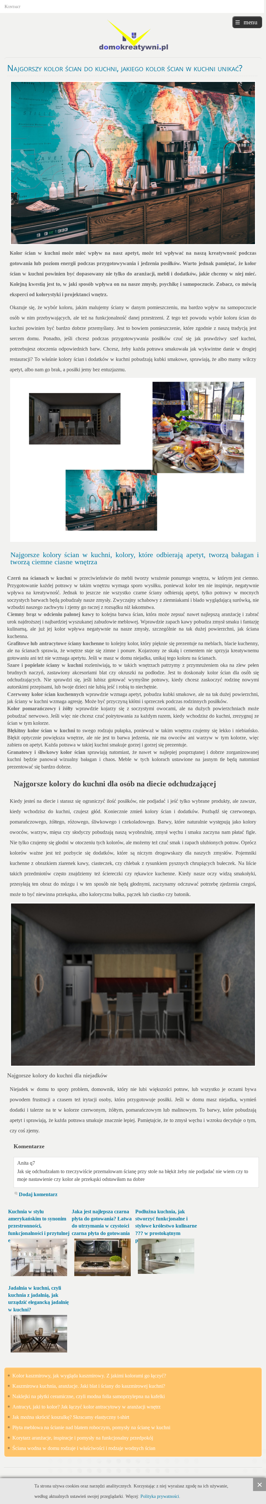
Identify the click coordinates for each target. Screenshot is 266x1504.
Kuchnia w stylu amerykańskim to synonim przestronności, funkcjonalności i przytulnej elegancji (38, 1226)
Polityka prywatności (159, 1496)
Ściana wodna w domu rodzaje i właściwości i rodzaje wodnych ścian (83, 1448)
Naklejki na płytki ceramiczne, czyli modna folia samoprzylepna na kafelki (88, 1396)
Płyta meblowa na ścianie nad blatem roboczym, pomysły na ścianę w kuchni (91, 1427)
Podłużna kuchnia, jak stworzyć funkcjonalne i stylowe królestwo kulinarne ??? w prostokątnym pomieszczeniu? (166, 1226)
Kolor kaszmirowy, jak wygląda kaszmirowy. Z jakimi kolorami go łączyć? (89, 1375)
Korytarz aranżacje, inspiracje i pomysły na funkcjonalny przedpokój (82, 1438)
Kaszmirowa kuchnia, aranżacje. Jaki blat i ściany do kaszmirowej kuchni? (88, 1386)
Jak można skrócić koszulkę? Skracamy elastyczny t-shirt (70, 1417)
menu (251, 22)
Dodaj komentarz (38, 1194)
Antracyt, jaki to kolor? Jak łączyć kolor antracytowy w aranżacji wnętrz (86, 1406)
